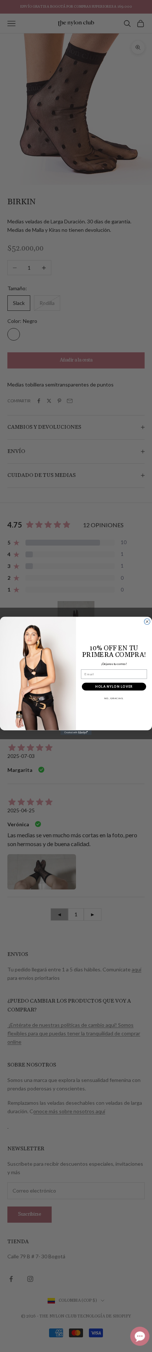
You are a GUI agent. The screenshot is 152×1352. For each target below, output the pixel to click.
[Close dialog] (147, 622)
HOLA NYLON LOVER (113, 686)
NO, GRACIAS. (114, 698)
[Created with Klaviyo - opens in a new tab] (76, 732)
